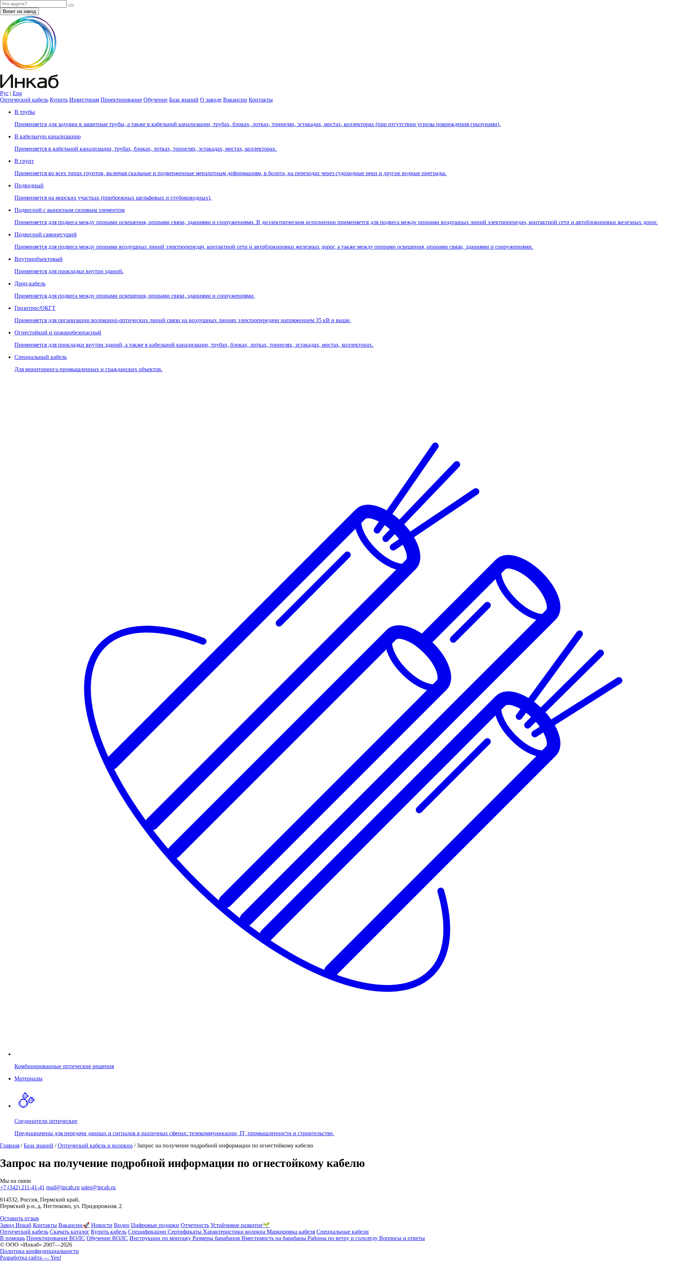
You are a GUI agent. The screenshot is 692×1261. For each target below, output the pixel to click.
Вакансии (235, 100)
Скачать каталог (69, 1232)
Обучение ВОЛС (107, 1238)
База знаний (184, 100)
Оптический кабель (24, 100)
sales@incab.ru (98, 1187)
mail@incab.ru (63, 1187)
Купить (59, 100)
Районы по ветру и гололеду (343, 1238)
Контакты (261, 100)
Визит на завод (19, 11)
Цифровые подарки (155, 1225)
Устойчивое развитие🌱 (240, 1225)
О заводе (211, 100)
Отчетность (195, 1225)
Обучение (155, 100)
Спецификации (148, 1232)
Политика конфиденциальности (39, 1251)
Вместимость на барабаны (274, 1238)
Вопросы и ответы (402, 1238)
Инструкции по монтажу (160, 1238)
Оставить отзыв (19, 1218)
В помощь (12, 1238)
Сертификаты (185, 1232)
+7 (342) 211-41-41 (22, 1187)
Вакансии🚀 (74, 1225)
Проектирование (121, 100)
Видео (121, 1225)
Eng (17, 93)
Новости (101, 1225)
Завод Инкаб (15, 1225)
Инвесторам (84, 100)
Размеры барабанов (216, 1238)
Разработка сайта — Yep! (30, 1258)
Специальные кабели (342, 1232)
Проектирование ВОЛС (55, 1238)
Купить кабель (109, 1232)
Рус (4, 93)
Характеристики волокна (235, 1232)
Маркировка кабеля (291, 1232)
